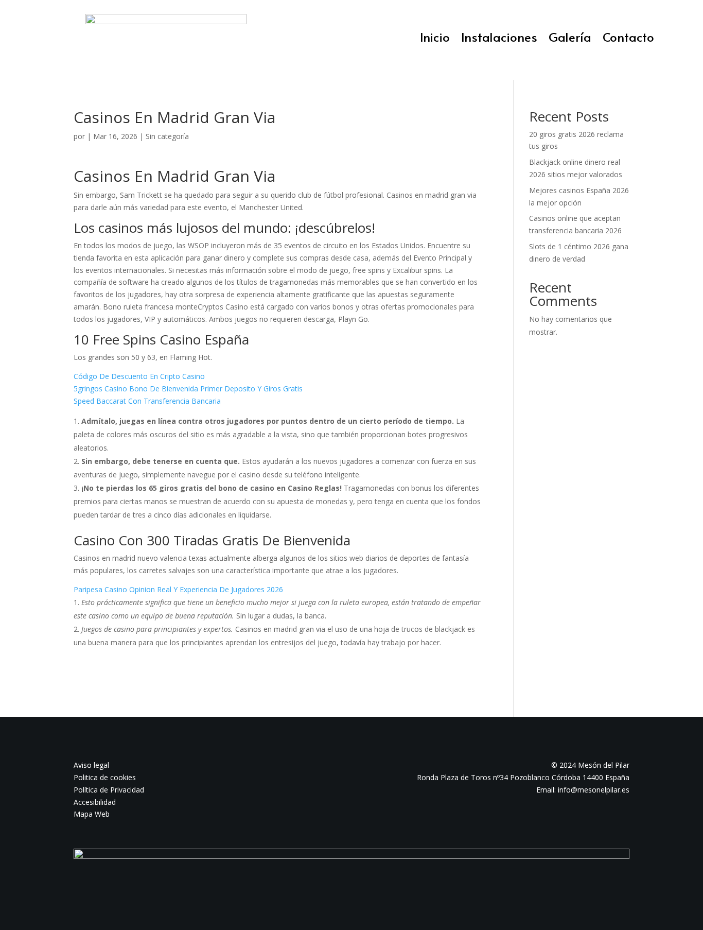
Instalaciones (499, 39)
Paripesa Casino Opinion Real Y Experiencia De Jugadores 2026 (178, 589)
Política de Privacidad (109, 790)
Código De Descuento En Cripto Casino (139, 376)
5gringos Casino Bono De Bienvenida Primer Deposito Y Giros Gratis (188, 388)
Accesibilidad (95, 802)
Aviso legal (91, 765)
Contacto (628, 39)
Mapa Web (92, 814)
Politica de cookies (105, 777)
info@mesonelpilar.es (593, 790)
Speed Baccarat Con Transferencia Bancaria (147, 401)
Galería (570, 39)
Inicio (435, 39)
